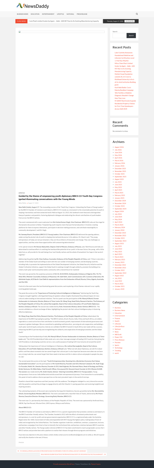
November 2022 (120, 268)
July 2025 (118, 182)
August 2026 (119, 147)
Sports (117, 345)
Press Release (82, 14)
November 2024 (120, 203)
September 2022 (120, 273)
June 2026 (118, 152)
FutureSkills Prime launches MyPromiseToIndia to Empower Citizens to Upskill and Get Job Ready (53, 451)
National (70, 14)
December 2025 (120, 168)
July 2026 (118, 150)
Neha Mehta (22, 203)
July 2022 (118, 278)
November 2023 (120, 235)
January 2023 (119, 262)
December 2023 (120, 233)
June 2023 (118, 249)
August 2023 (119, 243)
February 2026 (120, 163)
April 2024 (118, 222)
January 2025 (119, 198)
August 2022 (119, 276)
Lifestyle (60, 14)
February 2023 (120, 259)
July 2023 (118, 246)
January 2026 (119, 166)
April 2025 (118, 190)
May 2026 (118, 155)
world (117, 353)
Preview (117, 342)
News (117, 332)
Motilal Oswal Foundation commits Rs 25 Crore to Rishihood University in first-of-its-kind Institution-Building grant (125, 79)
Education (35, 14)
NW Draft (118, 334)
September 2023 (120, 241)
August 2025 (119, 179)
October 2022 (120, 270)
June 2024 (118, 217)
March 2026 (119, 160)
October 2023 (120, 238)
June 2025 (118, 184)
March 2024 (119, 225)
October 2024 (120, 206)
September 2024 (120, 209)
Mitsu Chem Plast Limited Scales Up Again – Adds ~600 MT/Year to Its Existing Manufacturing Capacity (50, 21)
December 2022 (120, 265)
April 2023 (118, 254)
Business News (22, 14)
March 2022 (119, 284)
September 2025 (120, 177)
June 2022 (118, 281)
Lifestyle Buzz (119, 326)
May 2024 (118, 219)
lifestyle (21, 442)
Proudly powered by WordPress (63, 464)
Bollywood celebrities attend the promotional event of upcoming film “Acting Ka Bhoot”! (72, 454)
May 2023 (118, 251)
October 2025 (120, 174)
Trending (118, 350)
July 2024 (118, 214)
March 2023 (119, 257)
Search (115, 31)
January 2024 (119, 230)
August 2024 (119, 211)
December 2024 (120, 201)
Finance (117, 318)
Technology (118, 348)
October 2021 (120, 286)
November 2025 (120, 171)
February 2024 (120, 227)
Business (118, 308)
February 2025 (120, 195)
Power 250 (118, 337)
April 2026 (118, 158)
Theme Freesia (95, 464)
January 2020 (119, 289)
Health (117, 321)
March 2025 (119, 193)
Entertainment (48, 14)
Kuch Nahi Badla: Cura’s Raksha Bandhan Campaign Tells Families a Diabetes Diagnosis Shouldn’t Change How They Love (124, 93)
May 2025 (118, 187)
